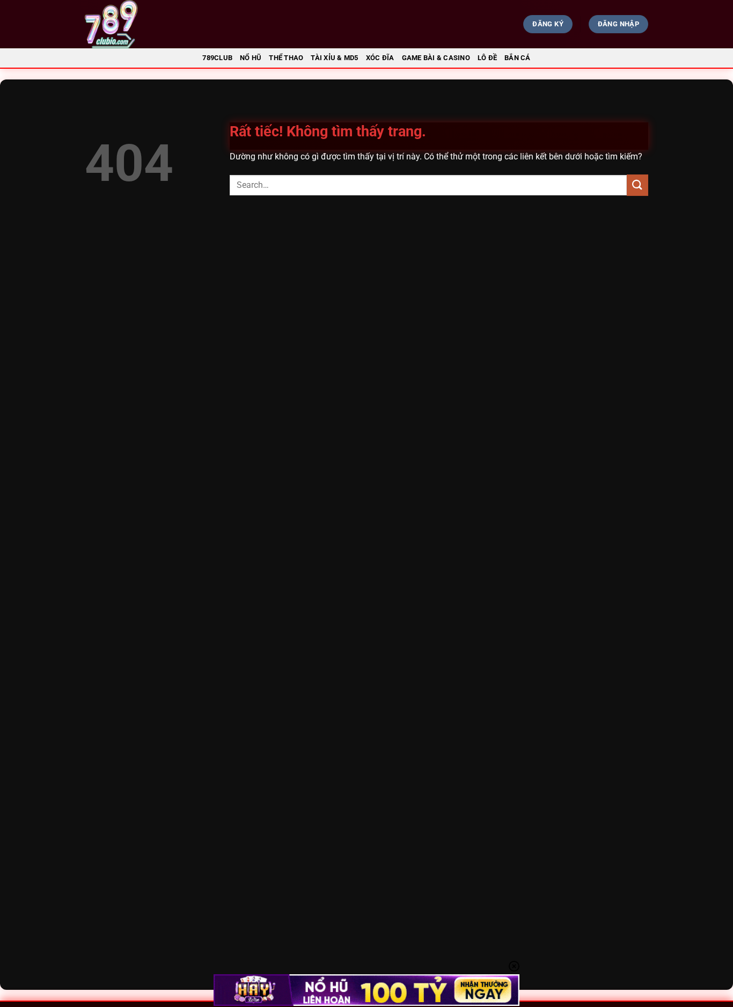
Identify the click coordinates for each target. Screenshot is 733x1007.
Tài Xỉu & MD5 (334, 58)
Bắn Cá (517, 58)
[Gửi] (637, 184)
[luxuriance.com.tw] (171, 24)
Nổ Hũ (250, 58)
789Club (217, 58)
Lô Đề (487, 58)
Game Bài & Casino (436, 58)
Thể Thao (286, 58)
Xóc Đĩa (380, 58)
